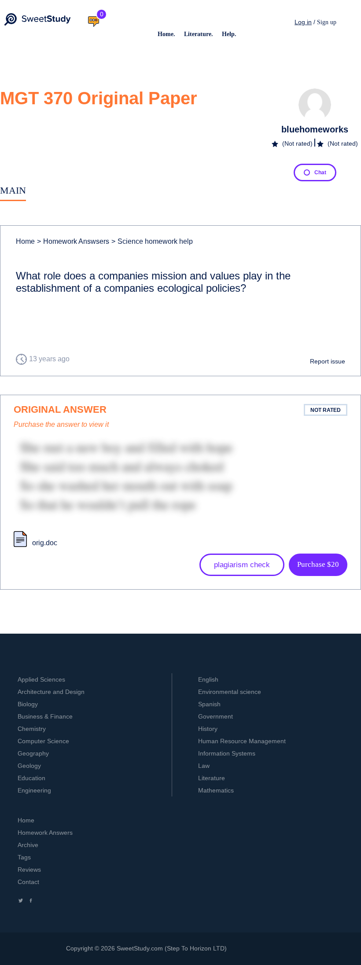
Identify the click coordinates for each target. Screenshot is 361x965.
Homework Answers (45, 832)
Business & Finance (45, 716)
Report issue (327, 361)
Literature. (198, 34)
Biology (28, 704)
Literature (211, 778)
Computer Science (43, 741)
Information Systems (226, 753)
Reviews (29, 869)
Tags (24, 857)
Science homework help (152, 241)
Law (204, 765)
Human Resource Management (242, 741)
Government (215, 716)
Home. (166, 34)
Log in (303, 22)
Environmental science (229, 691)
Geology (29, 765)
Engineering (34, 790)
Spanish (209, 704)
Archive (28, 844)
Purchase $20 (318, 564)
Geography (33, 753)
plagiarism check (242, 565)
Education (31, 778)
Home (25, 241)
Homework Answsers (73, 241)
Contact (28, 881)
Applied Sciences (41, 679)
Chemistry (32, 728)
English (208, 679)
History (207, 728)
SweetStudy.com (140, 948)
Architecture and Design (51, 691)
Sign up (326, 22)
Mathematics (216, 790)
